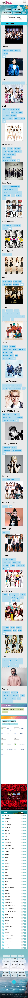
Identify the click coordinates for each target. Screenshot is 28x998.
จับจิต (6, 869)
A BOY (14, 414)
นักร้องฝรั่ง (15, 724)
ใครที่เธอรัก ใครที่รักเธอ (10, 911)
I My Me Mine (6, 314)
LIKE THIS (5, 595)
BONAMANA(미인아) (15, 186)
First (23, 317)
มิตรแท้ (7, 920)
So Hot (21, 598)
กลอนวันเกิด (6, 964)
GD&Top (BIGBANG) (10, 381)
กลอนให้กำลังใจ (17, 12)
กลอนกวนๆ (14, 969)
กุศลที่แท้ (7, 854)
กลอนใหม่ (5, 812)
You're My (14, 447)
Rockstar (23, 695)
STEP (7, 627)
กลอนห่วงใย (6, 958)
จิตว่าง (6, 860)
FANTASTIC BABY (7, 349)
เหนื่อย (6, 914)
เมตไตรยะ (7, 839)
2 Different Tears (6, 601)
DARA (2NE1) (7, 529)
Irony (9, 598)
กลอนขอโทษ (21, 958)
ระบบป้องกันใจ (8, 824)
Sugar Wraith (12, 698)
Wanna (20, 630)
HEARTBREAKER (7, 414)
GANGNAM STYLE (15, 83)
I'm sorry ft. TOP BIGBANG (9, 479)
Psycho (19, 698)
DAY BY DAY (5, 663)
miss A (4, 277)
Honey (14, 630)
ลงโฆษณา (21, 989)
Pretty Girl (18, 627)
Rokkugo (5, 255)
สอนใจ (7, 872)
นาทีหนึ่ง (7, 932)
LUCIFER (5, 559)
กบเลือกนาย (8, 818)
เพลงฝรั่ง (5, 712)
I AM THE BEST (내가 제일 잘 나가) (11, 109)
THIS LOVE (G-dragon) (8, 355)
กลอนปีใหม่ (14, 964)
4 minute (5, 307)
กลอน (6, 986)
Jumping (13, 627)
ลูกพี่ (6, 836)
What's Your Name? (7, 317)
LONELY (16, 118)
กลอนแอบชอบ (14, 972)
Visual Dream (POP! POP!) (9, 154)
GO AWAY (22, 118)
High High (5, 388)
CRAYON (5, 417)
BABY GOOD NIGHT (17, 385)
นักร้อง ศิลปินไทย (8, 23)
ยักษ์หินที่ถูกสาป (8, 944)
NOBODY (23, 595)
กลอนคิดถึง (21, 956)
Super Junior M (8, 221)
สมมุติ (6, 881)
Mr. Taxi (4, 151)
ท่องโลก (7, 890)
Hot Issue (16, 311)
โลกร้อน (7, 851)
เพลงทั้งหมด (5, 709)
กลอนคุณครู (5, 967)
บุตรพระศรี (7, 827)
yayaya (20, 660)
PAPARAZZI (17, 148)
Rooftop (5, 47)
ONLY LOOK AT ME (16, 450)
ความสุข (7, 875)
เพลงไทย (12, 709)
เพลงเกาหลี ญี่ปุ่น (19, 709)
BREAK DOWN (16, 225)
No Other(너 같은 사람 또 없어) (10, 189)
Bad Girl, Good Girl (7, 281)
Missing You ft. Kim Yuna (8, 420)
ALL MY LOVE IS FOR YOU (9, 160)
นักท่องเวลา (8, 941)
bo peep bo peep (13, 660)
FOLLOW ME (19, 112)
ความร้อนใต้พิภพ (9, 935)
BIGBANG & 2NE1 (8, 502)
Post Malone (6, 689)
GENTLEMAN (6, 83)
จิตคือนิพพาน (8, 845)
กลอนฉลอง (22, 961)
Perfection (5, 228)
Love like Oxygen (7, 562)
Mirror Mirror (9, 311)
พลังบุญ (7, 929)
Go (18, 414)
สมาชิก (14, 989)
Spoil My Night (6, 692)
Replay (14, 562)
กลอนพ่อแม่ (13, 967)
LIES (16, 355)
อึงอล (6, 821)
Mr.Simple (18, 195)
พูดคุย (7, 989)
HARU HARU (22, 349)
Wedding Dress (6, 450)
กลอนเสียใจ (13, 958)
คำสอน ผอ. (7, 899)
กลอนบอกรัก (6, 956)
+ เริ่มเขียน (8, 9)
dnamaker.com (23, 996)
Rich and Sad (14, 692)
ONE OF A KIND (19, 417)
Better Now (5, 701)
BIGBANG (5, 343)
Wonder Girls (7, 591)
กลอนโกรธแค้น (21, 967)
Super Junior (7, 183)
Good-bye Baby (17, 281)
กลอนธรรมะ (6, 972)
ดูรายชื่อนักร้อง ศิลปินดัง (14, 782)
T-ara (4, 656)
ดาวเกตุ (7, 830)
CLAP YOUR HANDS (7, 118)
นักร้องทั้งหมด (6, 721)
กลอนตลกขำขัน (6, 969)
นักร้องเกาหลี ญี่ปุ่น (7, 724)
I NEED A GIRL (6, 447)
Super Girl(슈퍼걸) (7, 225)
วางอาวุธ (7, 863)
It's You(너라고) (6, 192)
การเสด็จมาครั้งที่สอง (10, 947)
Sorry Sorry (5, 186)
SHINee (5, 555)
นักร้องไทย (13, 721)
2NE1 (4, 106)
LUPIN (13, 601)
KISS (4, 533)
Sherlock (13, 565)
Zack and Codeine (7, 695)
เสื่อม (6, 923)
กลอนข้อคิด (21, 969)
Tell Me (4, 598)
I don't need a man (7, 284)
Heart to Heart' (6, 320)
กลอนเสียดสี (21, 972)
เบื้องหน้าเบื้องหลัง (9, 887)
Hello (19, 562)
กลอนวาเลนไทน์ (6, 961)
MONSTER (12, 346)
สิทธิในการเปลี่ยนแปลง (10, 905)
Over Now (5, 698)
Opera (13, 195)
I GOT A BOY (18, 151)
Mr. (3, 627)
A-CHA (4, 195)
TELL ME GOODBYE (7, 352)
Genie (4, 148)
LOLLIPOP (5, 506)
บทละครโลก (8, 893)
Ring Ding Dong (20, 565)
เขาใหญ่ (7, 815)
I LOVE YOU (13, 115)
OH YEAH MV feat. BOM (15, 388)
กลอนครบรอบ (15, 961)
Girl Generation (8, 144)
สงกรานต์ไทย (8, 878)
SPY (9, 195)
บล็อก (24, 12)
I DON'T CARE (6, 112)
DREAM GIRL (12, 559)
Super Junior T (7, 251)
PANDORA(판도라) (7, 630)
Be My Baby (15, 598)
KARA (4, 624)
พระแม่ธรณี (8, 896)
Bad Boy (15, 349)
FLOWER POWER (7, 157)
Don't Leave (20, 663)
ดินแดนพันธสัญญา (9, 908)
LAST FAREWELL (7, 358)
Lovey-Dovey (6, 666)
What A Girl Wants (15, 314)
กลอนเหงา (14, 975)
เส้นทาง (7, 884)
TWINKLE (10, 151)
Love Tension (17, 317)
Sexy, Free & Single (16, 192)
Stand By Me (6, 565)
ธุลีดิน (6, 857)
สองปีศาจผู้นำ (8, 938)
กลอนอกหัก (14, 956)
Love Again (16, 284)
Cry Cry (12, 666)
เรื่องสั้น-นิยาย (15, 986)
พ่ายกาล (7, 866)
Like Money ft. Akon (14, 595)
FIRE (12, 112)
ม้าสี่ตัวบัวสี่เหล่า (9, 917)
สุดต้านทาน (8, 842)
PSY (3, 79)
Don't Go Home (6, 385)
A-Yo (4, 568)
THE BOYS (9, 148)
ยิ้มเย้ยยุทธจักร (8, 926)
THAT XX (11, 417)
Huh (4, 311)
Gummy (5, 476)
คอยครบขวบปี (8, 902)
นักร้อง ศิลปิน (9, 717)
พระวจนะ (7, 833)
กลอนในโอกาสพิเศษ (7, 12)
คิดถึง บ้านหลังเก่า (9, 848)
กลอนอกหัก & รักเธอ (17, 9)
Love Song (5, 346)
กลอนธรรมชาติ (21, 975)
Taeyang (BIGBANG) (10, 443)
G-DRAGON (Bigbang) (10, 411)
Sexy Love (12, 663)
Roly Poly (5, 660)
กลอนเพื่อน (21, 964)
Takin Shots (16, 695)
